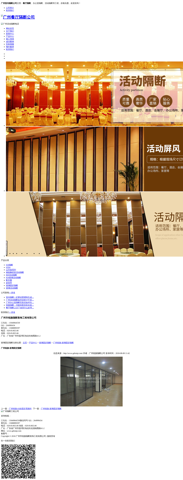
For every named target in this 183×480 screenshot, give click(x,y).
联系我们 (10, 10)
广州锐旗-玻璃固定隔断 (63, 343)
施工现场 (10, 39)
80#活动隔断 (11, 275)
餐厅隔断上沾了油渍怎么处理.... (20, 308)
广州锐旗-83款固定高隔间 (20, 409)
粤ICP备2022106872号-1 (19, 433)
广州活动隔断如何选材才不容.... (20, 300)
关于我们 (10, 31)
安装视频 (10, 44)
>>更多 (12, 293)
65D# (8, 267)
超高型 (9, 283)
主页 (25, 343)
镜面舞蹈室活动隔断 (15, 272)
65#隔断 (9, 265)
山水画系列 (11, 270)
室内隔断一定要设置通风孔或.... (20, 297)
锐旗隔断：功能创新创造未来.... (20, 305)
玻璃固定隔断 (12, 285)
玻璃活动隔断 (12, 288)
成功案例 (10, 41)
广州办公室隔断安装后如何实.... (20, 302)
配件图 (9, 280)
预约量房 (10, 47)
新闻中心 (10, 34)
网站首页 (10, 28)
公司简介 (10, 8)
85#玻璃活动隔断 (13, 278)
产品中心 (10, 36)
